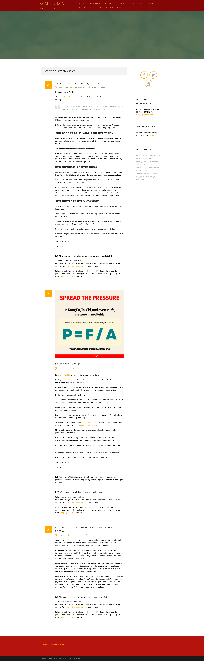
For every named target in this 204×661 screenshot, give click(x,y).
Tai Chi (100, 8)
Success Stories (147, 3)
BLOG (127, 8)
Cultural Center (114, 8)
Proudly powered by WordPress (51, 658)
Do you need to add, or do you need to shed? (83, 83)
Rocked (69, 658)
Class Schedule (110, 3)
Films (91, 8)
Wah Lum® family (89, 422)
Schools (82, 8)
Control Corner (95, 535)
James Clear (68, 97)
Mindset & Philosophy (99, 87)
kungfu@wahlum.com (75, 266)
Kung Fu (60, 370)
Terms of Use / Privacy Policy (54, 645)
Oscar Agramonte (79, 87)
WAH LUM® (52, 3)
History (133, 3)
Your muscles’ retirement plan (147, 173)
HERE (152, 135)
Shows (123, 3)
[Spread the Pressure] (89, 324)
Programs (95, 3)
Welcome (82, 3)
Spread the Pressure (68, 363)
